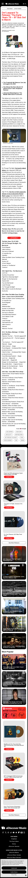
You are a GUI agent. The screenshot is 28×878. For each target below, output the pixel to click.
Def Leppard (9, 431)
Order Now (9, 477)
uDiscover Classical (14, 846)
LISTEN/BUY (14, 238)
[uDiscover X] (6, 832)
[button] (14, 464)
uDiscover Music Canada (14, 855)
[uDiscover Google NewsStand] (21, 832)
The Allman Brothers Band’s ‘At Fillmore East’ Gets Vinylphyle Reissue (13, 88)
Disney (14, 844)
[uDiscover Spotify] (16, 832)
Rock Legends (8, 440)
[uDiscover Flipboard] (19, 832)
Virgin (22, 440)
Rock (22, 437)
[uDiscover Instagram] (8, 832)
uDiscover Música (14, 852)
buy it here (13, 233)
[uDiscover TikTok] (11, 832)
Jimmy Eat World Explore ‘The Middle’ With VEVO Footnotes (12, 93)
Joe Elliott (8, 434)
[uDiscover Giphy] (24, 832)
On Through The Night (11, 437)
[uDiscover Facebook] (3, 832)
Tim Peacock (6, 31)
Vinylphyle (14, 838)
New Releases (19, 434)
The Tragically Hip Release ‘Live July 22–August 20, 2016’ (14, 83)
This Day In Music (14, 841)
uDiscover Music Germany (14, 857)
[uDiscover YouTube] (14, 832)
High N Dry (19, 431)
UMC (16, 440)
